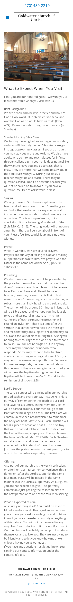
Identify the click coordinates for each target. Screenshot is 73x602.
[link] (36, 17)
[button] (9, 17)
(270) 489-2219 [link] (36, 5)
